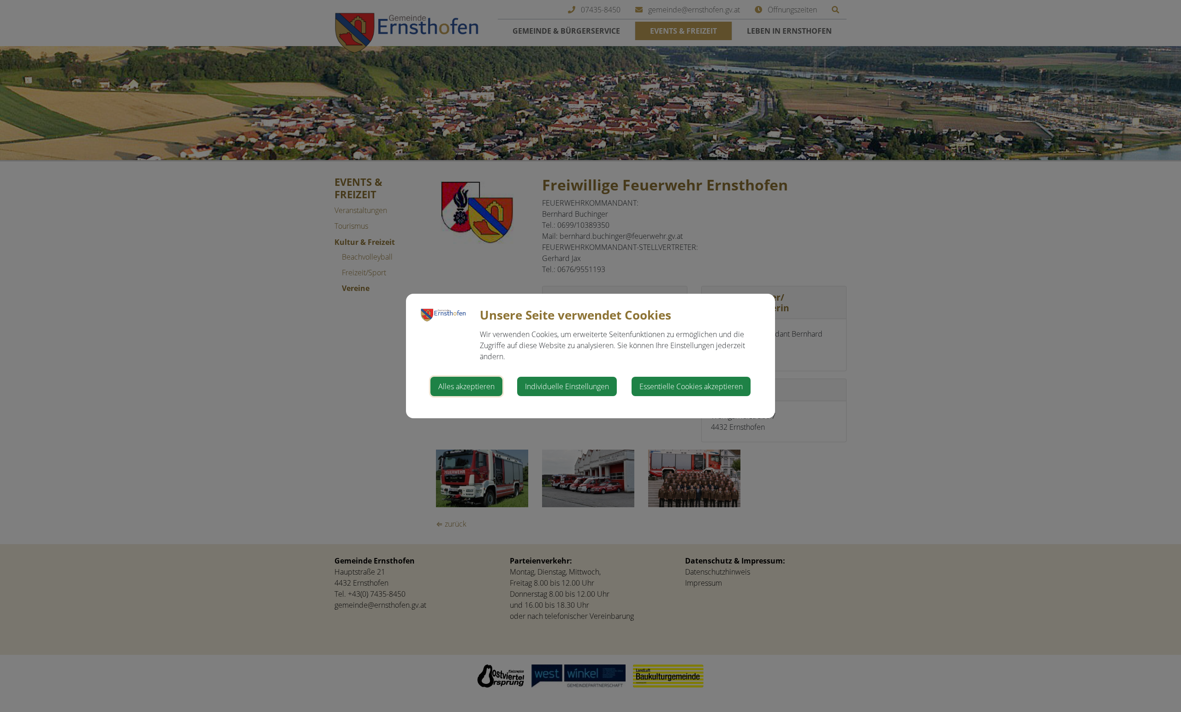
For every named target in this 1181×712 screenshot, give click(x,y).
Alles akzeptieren (466, 386)
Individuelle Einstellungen (567, 386)
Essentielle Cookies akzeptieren (691, 386)
